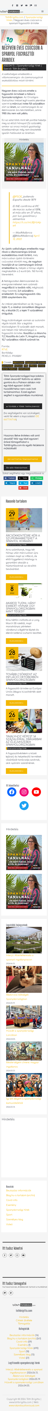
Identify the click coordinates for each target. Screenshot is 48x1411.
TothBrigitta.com (14, 17)
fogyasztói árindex (35, 362)
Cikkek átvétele (24, 1320)
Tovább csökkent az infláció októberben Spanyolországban (22, 677)
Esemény (11, 1205)
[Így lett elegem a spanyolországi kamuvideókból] (24, 1085)
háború (18, 366)
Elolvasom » (16, 577)
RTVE (5, 349)
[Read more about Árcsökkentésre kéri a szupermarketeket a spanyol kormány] (24, 520)
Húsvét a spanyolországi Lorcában (24, 1382)
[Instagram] (17, 5)
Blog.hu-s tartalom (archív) (20, 1195)
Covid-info (11, 1200)
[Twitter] (22, 5)
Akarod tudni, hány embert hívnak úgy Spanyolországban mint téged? (21, 607)
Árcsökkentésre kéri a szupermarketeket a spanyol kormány (23, 538)
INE (26, 366)
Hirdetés (24, 1317)
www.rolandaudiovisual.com (24, 1405)
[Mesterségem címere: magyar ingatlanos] (24, 1050)
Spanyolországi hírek (28, 65)
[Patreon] (31, 5)
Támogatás (24, 1323)
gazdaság (7, 366)
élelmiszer (18, 362)
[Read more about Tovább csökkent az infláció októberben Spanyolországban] (24, 659)
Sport (9, 1215)
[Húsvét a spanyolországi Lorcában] (24, 1017)
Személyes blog (14, 1219)
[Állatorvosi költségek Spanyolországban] (24, 979)
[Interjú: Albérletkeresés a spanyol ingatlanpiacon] (24, 940)
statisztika (24, 369)
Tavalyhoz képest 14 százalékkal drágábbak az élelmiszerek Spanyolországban (24, 740)
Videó (9, 1224)
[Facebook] (13, 5)
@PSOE (17, 196)
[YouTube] (26, 5)
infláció (33, 366)
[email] (36, 5)
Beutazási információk (18, 1190)
